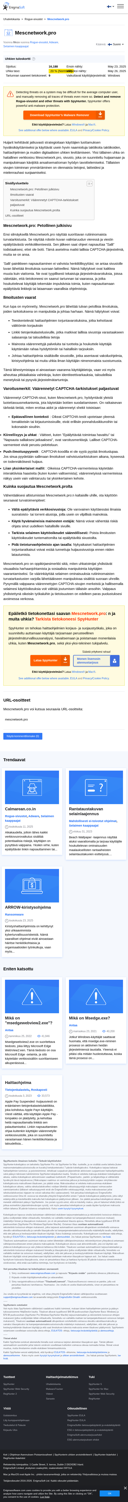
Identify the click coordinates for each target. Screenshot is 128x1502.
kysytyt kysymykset (50, 1355)
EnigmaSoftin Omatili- (69, 1297)
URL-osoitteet (14, 215)
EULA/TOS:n (19, 1237)
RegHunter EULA (76, 1420)
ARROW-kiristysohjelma (28, 907)
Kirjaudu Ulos (10, 1430)
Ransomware (14, 914)
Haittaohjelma (18, 1082)
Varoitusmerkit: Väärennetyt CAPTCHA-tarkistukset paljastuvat (44, 202)
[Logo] (14, 6)
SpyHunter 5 (95, 1384)
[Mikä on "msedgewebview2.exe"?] (32, 996)
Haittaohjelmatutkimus (62, 1377)
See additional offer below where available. (44, 130)
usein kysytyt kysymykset (70, 1208)
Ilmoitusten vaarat (22, 194)
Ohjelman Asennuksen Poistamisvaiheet (31, 1454)
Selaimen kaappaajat (15, 46)
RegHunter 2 (10, 1393)
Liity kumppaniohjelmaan (16, 1420)
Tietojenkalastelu (17, 1089)
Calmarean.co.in (20, 809)
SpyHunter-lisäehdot (105, 1454)
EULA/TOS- (57, 1331)
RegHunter (94, 1398)
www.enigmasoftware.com (42, 1273)
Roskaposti (39, 1089)
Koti (5, 1454)
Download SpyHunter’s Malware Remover (59, 115)
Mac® (91, 124)
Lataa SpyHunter (46, 660)
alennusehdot (63, 1237)
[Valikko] (120, 6)
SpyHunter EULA (76, 1415)
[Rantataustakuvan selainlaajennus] (96, 787)
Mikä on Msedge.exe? (89, 1018)
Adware (53, 42)
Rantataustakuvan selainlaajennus (86, 811)
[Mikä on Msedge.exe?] (96, 996)
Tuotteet (9, 1377)
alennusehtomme (11, 1355)
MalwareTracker (54, 1389)
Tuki (92, 1377)
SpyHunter (8, 1384)
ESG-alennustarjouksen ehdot (83, 1439)
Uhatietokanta (11, 19)
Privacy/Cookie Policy (96, 130)
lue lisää (107, 1237)
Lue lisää (45, 1496)
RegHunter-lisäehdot (14, 1458)
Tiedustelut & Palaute (14, 1425)
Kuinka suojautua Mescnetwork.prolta (35, 210)
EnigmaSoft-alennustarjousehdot (84, 1434)
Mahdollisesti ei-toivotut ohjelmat (92, 821)
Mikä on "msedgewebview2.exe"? (28, 1020)
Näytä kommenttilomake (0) (23, 736)
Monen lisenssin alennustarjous (88, 660)
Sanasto (50, 1398)
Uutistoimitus (10, 1415)
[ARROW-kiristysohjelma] (32, 885)
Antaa (9, 1030)
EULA (73, 130)
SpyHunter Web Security (16, 1389)
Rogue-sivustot (33, 19)
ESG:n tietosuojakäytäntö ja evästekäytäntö (90, 1430)
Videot (49, 1393)
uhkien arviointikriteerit (73, 1355)
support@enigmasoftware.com (18, 1297)
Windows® (78, 124)
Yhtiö (7, 1408)
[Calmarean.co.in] (32, 787)
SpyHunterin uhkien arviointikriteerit (73, 1454)
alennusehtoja (107, 1331)
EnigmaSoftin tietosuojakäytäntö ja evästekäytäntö (93, 1425)
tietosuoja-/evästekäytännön (40, 1237)
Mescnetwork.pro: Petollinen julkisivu (34, 189)
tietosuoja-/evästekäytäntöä (84, 1331)
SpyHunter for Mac (98, 1389)
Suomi (113, 6)
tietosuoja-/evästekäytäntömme (92, 1352)
